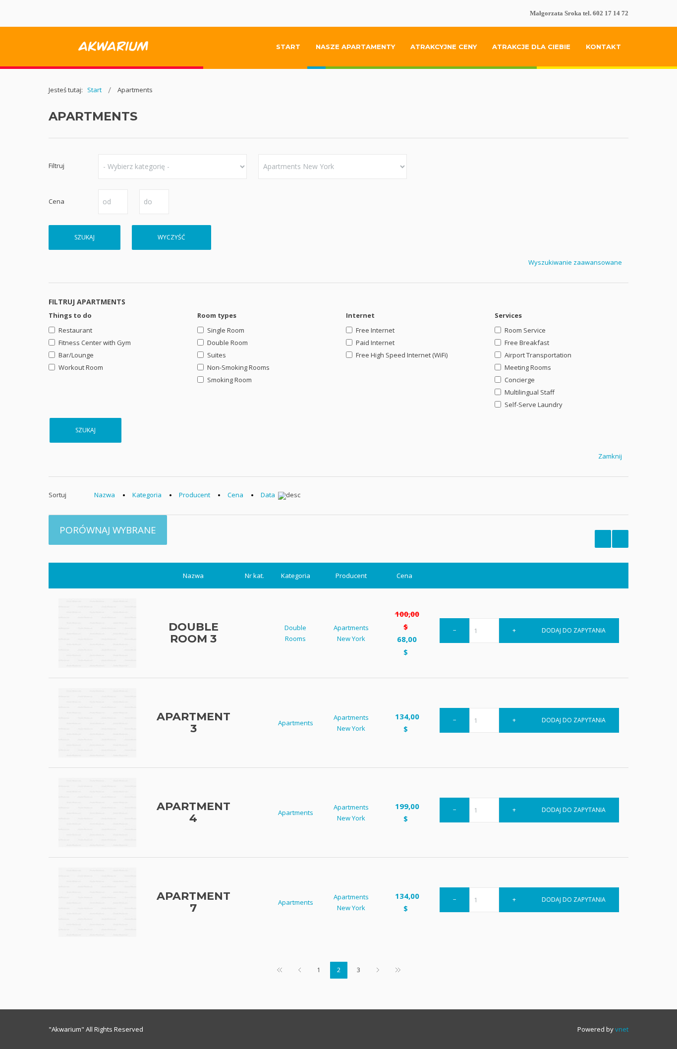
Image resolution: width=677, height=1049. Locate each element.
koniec (398, 971)
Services (508, 315)
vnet (621, 1029)
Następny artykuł (378, 971)
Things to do (70, 315)
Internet (360, 315)
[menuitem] (288, 47)
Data (268, 495)
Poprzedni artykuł (299, 971)
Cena (235, 494)
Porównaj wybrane (107, 530)
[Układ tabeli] (603, 539)
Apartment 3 (193, 722)
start (279, 971)
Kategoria (147, 494)
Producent (194, 494)
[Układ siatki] (620, 539)
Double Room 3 (194, 632)
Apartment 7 (193, 902)
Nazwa (104, 494)
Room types (216, 315)
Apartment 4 (193, 812)
